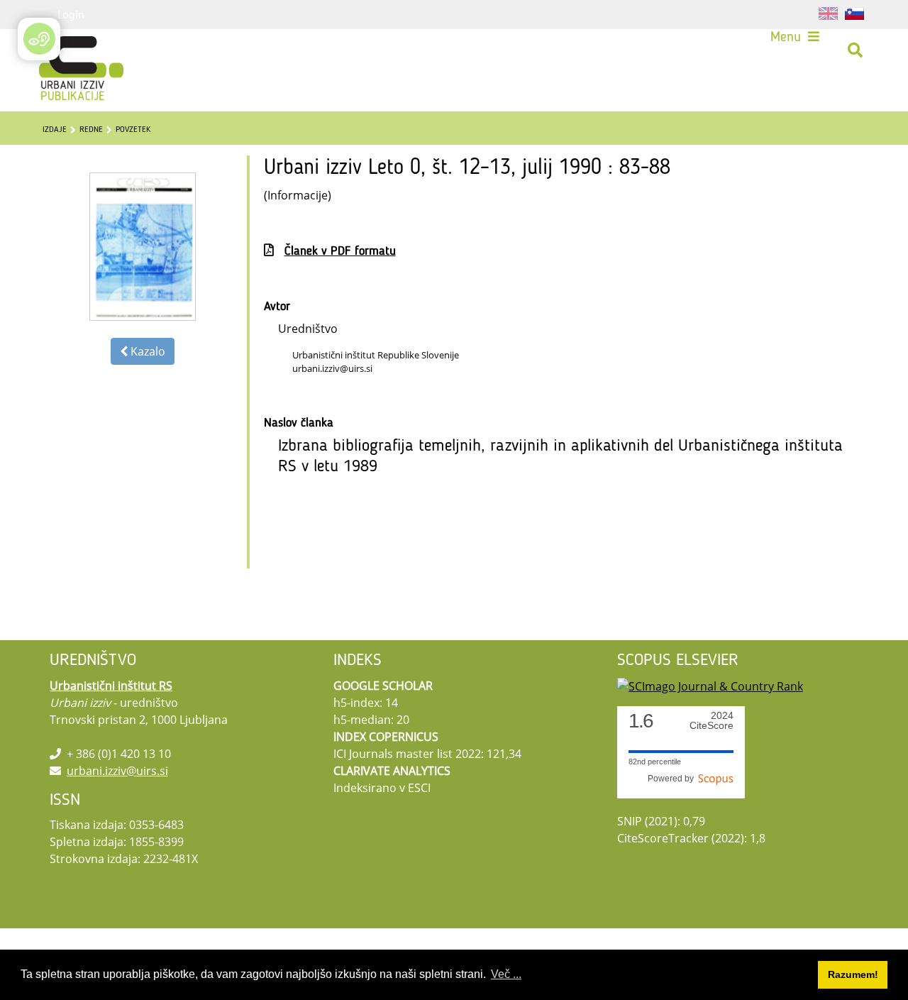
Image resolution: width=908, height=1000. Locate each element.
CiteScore (711, 720)
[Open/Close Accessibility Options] (39, 39)
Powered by (673, 779)
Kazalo (146, 351)
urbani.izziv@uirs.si (117, 771)
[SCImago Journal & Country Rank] (710, 685)
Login (70, 14)
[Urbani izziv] (62, 50)
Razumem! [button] (853, 974)
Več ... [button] (506, 974)
